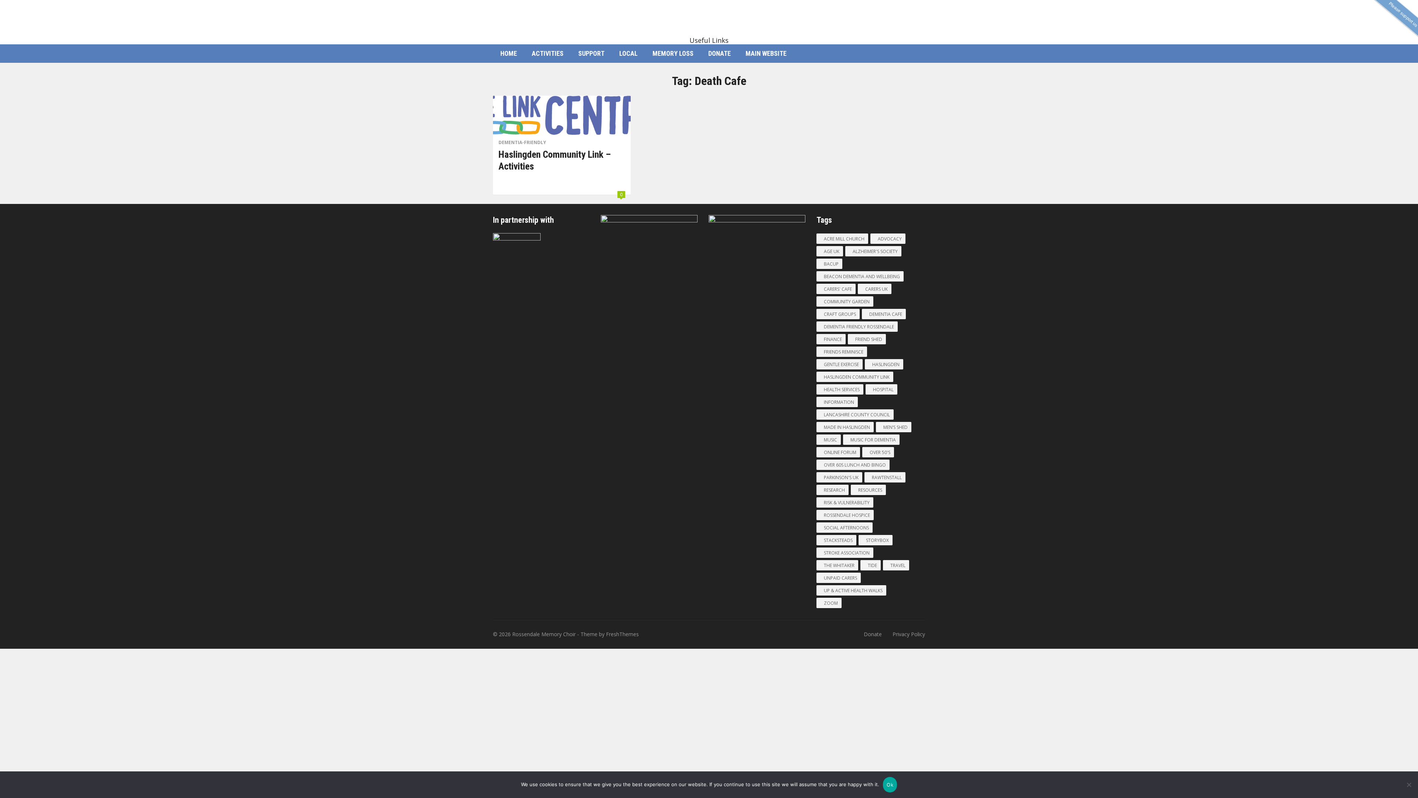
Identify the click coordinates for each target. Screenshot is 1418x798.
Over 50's (880, 452)
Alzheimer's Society (875, 251)
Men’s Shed (895, 427)
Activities (548, 53)
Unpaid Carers (840, 578)
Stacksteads (838, 540)
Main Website (766, 53)
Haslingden (886, 364)
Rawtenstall (887, 477)
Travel (897, 565)
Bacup (831, 264)
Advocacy (890, 239)
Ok (890, 785)
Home (508, 53)
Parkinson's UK (841, 477)
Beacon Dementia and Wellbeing (862, 276)
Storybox (877, 540)
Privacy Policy (909, 634)
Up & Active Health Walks (853, 590)
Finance (833, 339)
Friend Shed (868, 339)
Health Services (842, 389)
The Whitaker (839, 565)
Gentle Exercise (841, 364)
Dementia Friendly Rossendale (859, 327)
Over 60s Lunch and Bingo (855, 465)
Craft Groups (840, 314)
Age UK (831, 251)
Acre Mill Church (844, 239)
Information (839, 402)
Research (834, 490)
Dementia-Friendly (522, 142)
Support (591, 53)
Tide (872, 565)
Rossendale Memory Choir (544, 634)
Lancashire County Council (857, 415)
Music (830, 440)
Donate (719, 53)
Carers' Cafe (838, 289)
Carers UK (876, 289)
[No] (1408, 784)
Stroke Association (847, 553)
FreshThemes (622, 634)
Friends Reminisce (843, 352)
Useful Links (709, 40)
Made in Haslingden (847, 427)
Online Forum (840, 452)
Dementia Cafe (885, 314)
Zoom (831, 603)
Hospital (883, 389)
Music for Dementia (873, 440)
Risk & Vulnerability (847, 502)
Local (628, 53)
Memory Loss (673, 53)
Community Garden (847, 302)
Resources (870, 490)
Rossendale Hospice (847, 515)
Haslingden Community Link (857, 377)
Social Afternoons (846, 528)
